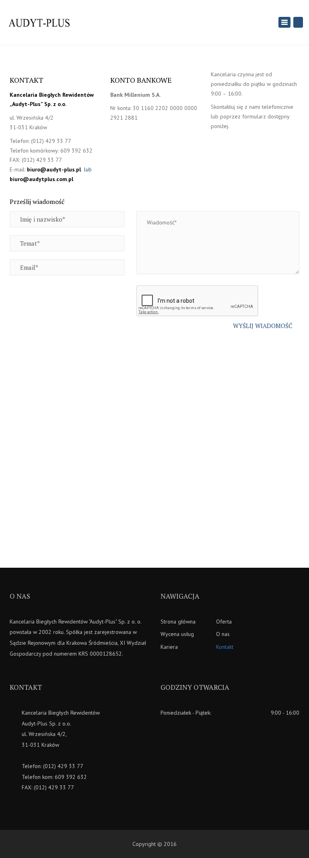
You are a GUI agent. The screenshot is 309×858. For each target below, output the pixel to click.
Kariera (169, 646)
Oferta (224, 621)
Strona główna (178, 621)
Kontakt (224, 646)
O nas (223, 634)
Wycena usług (177, 634)
